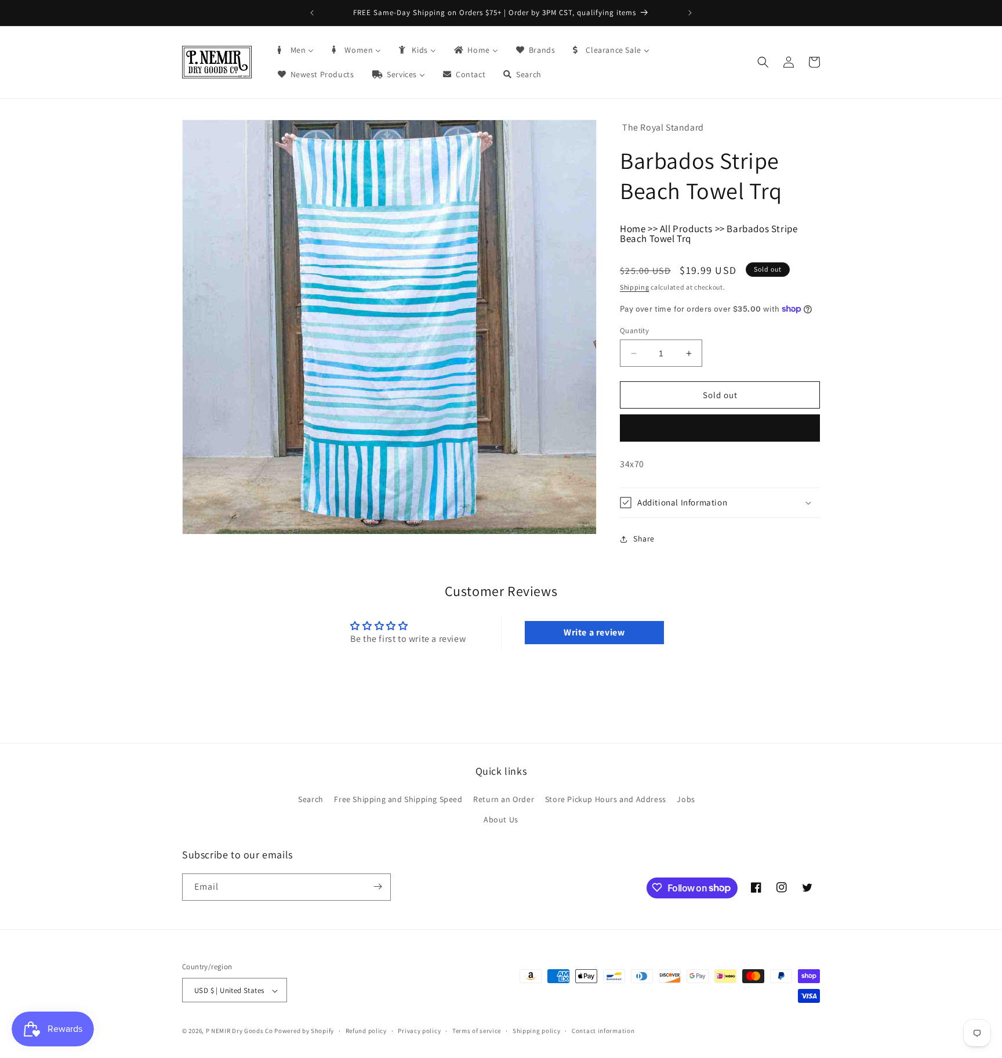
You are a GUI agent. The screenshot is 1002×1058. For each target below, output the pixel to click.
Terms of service (476, 1031)
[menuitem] (295, 50)
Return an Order (503, 799)
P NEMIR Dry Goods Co (239, 1031)
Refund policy (366, 1031)
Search (311, 799)
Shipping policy (537, 1031)
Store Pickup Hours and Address (605, 799)
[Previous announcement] (312, 13)
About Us (501, 820)
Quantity (634, 330)
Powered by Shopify (304, 1031)
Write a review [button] (594, 632)
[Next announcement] (690, 13)
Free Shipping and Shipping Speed (398, 799)
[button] (763, 62)
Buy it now (720, 428)
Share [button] (644, 538)
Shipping (634, 287)
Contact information (603, 1031)
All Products (686, 228)
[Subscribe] (377, 886)
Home (632, 228)
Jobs (686, 799)
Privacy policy (419, 1031)
